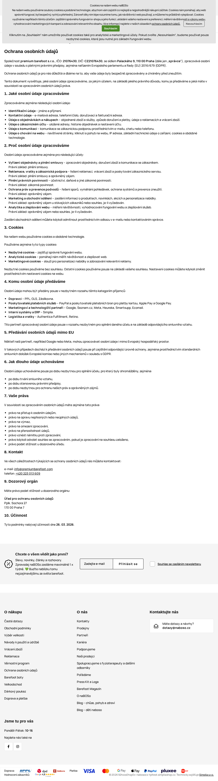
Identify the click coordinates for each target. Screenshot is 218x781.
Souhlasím (110, 28)
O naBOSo (84, 696)
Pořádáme (84, 675)
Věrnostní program (16, 663)
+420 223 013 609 (28, 473)
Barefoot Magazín (89, 689)
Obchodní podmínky (17, 628)
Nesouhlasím (194, 24)
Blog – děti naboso (89, 710)
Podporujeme (86, 649)
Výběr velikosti (14, 635)
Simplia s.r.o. (206, 775)
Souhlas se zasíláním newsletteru (179, 564)
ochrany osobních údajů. (166, 24)
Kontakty (83, 621)
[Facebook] (8, 746)
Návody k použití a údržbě (21, 642)
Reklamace (11, 656)
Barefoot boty (13, 677)
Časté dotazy (13, 621)
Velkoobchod (13, 684)
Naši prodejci (86, 656)
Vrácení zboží (13, 649)
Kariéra (82, 642)
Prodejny (83, 628)
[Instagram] (17, 746)
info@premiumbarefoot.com (33, 469)
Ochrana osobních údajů (20, 670)
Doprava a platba (15, 698)
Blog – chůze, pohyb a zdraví (96, 703)
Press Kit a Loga (88, 682)
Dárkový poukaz (15, 691)
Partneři (82, 635)
